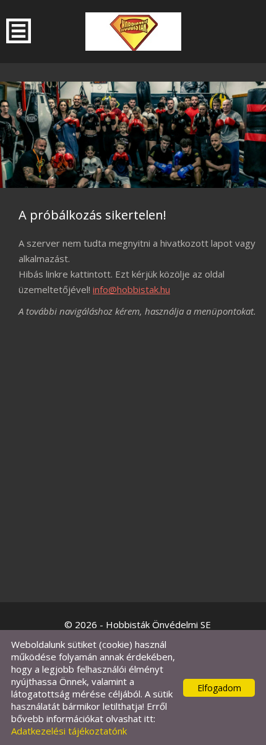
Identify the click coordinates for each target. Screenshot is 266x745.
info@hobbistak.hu (131, 289)
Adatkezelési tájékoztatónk (69, 731)
